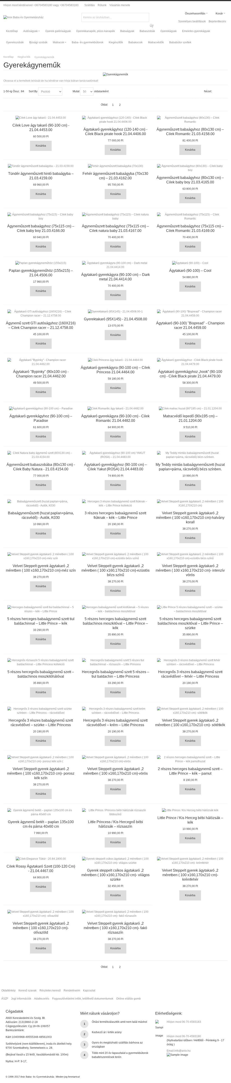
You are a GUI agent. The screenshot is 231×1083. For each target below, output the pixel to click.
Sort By (33, 91)
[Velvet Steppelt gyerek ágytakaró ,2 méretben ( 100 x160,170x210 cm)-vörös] (115, 759)
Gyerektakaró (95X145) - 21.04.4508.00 (115, 319)
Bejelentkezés (217, 21)
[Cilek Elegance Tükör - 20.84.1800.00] (40, 859)
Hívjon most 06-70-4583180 (184, 1036)
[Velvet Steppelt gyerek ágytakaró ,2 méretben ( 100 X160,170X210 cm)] (190, 503)
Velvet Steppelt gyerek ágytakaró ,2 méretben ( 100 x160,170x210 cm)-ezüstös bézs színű (115, 570)
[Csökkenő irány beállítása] (66, 91)
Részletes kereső (50, 990)
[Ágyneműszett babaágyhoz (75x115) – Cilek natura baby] (115, 216)
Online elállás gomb (128, 998)
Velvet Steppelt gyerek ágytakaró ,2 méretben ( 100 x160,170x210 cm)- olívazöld (41, 927)
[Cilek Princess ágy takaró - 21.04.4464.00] (115, 360)
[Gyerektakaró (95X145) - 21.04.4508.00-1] (115, 311)
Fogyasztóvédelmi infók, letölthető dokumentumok (82, 998)
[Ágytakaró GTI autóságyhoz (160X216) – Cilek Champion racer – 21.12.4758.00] (40, 313)
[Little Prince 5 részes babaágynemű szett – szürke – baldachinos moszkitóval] (190, 609)
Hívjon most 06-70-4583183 (184, 1021)
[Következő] (126, 105)
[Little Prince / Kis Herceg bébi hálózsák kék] (190, 810)
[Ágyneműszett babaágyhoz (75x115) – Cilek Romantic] (190, 216)
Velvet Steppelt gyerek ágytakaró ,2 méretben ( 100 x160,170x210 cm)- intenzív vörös (190, 570)
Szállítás (89, 5)
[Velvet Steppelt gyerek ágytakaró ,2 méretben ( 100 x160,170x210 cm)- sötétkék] (190, 711)
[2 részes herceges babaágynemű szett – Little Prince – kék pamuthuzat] (190, 759)
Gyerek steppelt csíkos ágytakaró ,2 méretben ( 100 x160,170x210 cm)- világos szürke (115, 874)
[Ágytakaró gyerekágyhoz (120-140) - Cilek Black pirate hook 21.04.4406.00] (115, 120)
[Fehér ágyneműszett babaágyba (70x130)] (115, 166)
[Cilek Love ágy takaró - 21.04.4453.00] (40, 118)
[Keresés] (145, 17)
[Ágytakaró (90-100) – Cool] (190, 263)
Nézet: (208, 91)
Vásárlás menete (119, 5)
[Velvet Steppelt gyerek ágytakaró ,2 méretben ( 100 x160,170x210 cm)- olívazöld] (40, 914)
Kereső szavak (27, 990)
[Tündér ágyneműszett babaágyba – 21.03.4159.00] (40, 166)
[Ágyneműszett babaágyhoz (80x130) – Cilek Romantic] (190, 120)
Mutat (76, 91)
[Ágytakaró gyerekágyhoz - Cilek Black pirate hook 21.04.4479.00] (190, 362)
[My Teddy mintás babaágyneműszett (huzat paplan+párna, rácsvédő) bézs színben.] (190, 455)
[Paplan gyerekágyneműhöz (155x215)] (40, 263)
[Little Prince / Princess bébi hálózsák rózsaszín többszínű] (115, 812)
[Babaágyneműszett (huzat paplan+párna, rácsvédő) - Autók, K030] (40, 503)
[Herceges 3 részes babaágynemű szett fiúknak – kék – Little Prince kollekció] (115, 503)
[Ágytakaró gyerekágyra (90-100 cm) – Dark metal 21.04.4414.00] (115, 265)
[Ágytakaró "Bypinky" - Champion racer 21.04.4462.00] (40, 362)
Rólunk (102, 5)
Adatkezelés (41, 998)
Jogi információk (21, 998)
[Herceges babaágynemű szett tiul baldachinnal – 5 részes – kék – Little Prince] (40, 609)
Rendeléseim (72, 990)
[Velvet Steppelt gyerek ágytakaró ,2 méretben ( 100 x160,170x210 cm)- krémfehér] (190, 861)
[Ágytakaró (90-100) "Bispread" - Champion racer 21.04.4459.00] (190, 313)
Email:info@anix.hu (179, 1050)
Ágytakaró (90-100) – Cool (190, 270)
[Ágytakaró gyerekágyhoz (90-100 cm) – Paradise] (40, 408)
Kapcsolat (89, 990)
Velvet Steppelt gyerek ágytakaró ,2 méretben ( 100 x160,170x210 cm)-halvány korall (190, 517)
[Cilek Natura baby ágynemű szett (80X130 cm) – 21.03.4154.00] (40, 455)
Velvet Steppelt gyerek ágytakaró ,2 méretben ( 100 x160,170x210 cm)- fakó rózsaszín (115, 927)
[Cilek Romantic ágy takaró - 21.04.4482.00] (115, 408)
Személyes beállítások (192, 21)
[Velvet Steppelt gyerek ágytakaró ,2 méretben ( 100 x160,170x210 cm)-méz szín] (40, 556)
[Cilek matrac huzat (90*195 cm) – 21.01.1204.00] (190, 408)
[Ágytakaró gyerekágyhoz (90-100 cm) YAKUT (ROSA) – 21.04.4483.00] (115, 455)
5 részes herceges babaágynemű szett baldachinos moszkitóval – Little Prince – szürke (190, 623)
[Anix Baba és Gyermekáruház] (23, 17)
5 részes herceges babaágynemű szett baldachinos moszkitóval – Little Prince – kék (115, 623)
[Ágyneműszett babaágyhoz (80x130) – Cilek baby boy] (190, 168)
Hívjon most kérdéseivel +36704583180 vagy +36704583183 (41, 5)
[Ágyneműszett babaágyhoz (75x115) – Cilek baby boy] (40, 216)
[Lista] (224, 91)
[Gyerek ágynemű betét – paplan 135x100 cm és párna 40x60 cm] (40, 812)
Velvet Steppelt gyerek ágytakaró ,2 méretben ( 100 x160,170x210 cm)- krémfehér (190, 874)
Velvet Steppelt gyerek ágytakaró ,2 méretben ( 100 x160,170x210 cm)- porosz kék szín (40, 773)
